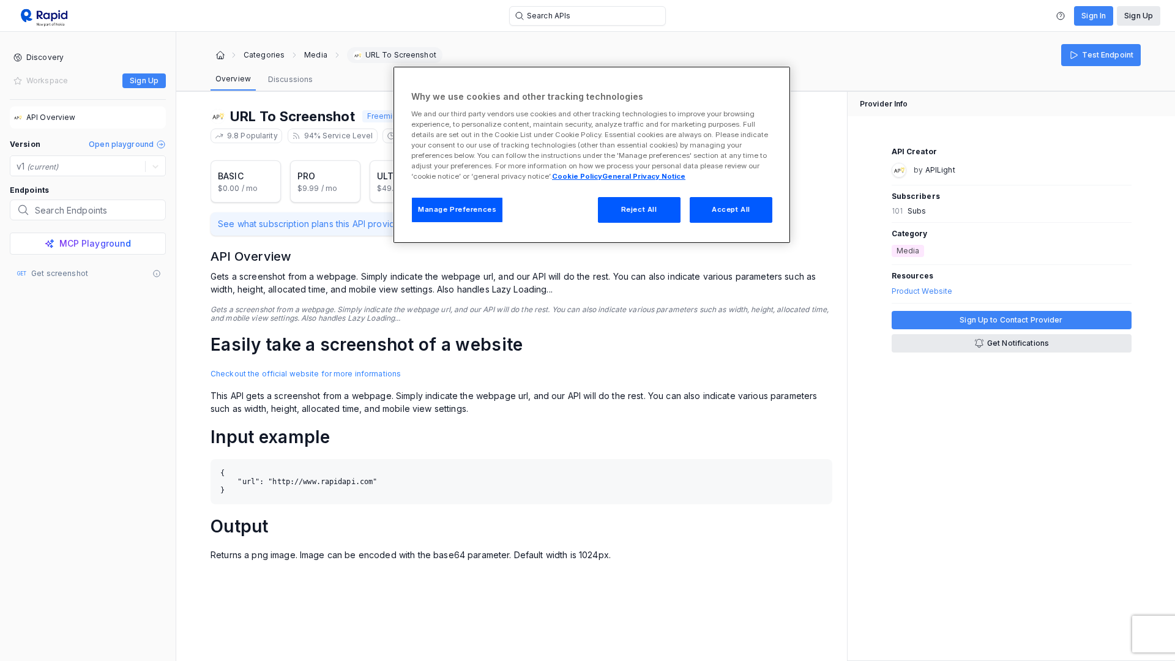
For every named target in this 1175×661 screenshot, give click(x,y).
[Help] (1060, 16)
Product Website (922, 291)
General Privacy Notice (643, 176)
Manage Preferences (457, 209)
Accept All (731, 209)
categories (264, 55)
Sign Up (1138, 15)
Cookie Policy (577, 176)
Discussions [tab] (290, 79)
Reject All (639, 209)
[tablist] (264, 80)
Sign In (1093, 15)
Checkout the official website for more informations (306, 373)
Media (315, 55)
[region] (592, 155)
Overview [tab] (233, 78)
